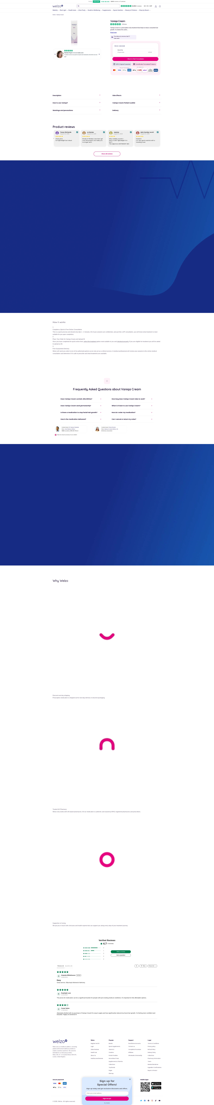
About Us (93, 1055)
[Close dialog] (129, 1079)
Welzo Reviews (95, 1049)
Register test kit (95, 1043)
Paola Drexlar (112, 427)
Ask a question (120, 955)
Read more (113, 32)
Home (54, 14)
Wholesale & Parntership (135, 1055)
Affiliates (130, 1052)
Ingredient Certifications (154, 1067)
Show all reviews (107, 154)
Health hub (94, 1052)
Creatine (111, 1052)
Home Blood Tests (114, 1058)
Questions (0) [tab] (68, 966)
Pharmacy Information (154, 1058)
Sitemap (111, 1073)
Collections (112, 1064)
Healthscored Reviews (97, 1058)
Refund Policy (151, 1049)
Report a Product (152, 1070)
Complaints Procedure (134, 1049)
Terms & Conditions (153, 1043)
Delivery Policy (152, 1052)
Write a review (121, 951)
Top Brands (112, 1067)
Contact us (131, 1046)
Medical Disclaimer (153, 1064)
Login (92, 1046)
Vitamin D (111, 1049)
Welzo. (60, 1101)
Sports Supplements (114, 1046)
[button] (56, 10)
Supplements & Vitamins (116, 1061)
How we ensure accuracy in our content (67, 434)
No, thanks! (107, 1103)
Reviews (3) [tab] (61, 966)
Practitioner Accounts (134, 1043)
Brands (111, 1043)
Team (149, 1061)
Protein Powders (113, 1055)
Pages (110, 1070)
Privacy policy (151, 1046)
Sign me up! (107, 1099)
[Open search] (137, 966)
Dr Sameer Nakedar (74, 427)
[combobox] (98, 6)
